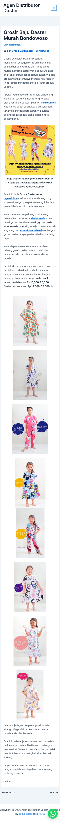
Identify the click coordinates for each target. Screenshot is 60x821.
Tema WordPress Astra (32, 813)
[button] (53, 814)
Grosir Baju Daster (22, 50)
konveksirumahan (30, 230)
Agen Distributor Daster (21, 7)
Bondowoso (43, 50)
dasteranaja (38, 218)
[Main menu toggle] (54, 8)
